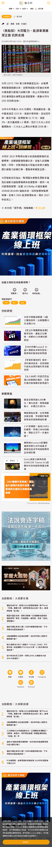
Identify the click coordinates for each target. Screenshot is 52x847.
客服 (17, 23)
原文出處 (40, 208)
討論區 (24, 23)
